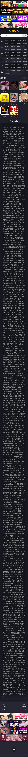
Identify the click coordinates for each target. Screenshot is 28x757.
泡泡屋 (12, 73)
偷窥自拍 (7, 59)
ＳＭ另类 (25, 49)
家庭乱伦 (13, 65)
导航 (2, 72)
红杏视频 (7, 73)
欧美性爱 (25, 53)
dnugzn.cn (14, 31)
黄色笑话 (19, 67)
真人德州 (13, 40)
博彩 (2, 42)
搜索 (25, 35)
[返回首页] (26, 753)
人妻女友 (19, 65)
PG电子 (7, 40)
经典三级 (13, 55)
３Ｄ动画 (25, 46)
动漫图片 (25, 59)
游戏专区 (25, 40)
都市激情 (7, 65)
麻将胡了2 (7, 43)
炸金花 (12, 43)
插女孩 (7, 71)
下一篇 (24, 707)
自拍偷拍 (13, 46)
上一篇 (4, 707)
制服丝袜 (7, 55)
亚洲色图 (13, 59)
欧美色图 (19, 59)
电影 (2, 54)
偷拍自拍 (13, 53)
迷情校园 (7, 67)
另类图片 (25, 61)
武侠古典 (25, 65)
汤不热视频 (25, 71)
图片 (2, 60)
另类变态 (25, 55)
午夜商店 (13, 71)
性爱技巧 (25, 67)
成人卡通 (19, 53)
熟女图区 (19, 61)
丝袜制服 (13, 49)
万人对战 (19, 40)
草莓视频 (19, 71)
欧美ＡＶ (19, 46)
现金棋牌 (19, 43)
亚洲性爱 (7, 53)
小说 (2, 66)
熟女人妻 (7, 49)
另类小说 (13, 67)
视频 (2, 48)
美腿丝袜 (7, 61)
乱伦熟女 (19, 55)
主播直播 (19, 49)
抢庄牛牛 (25, 43)
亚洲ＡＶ (7, 46)
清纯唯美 (13, 61)
